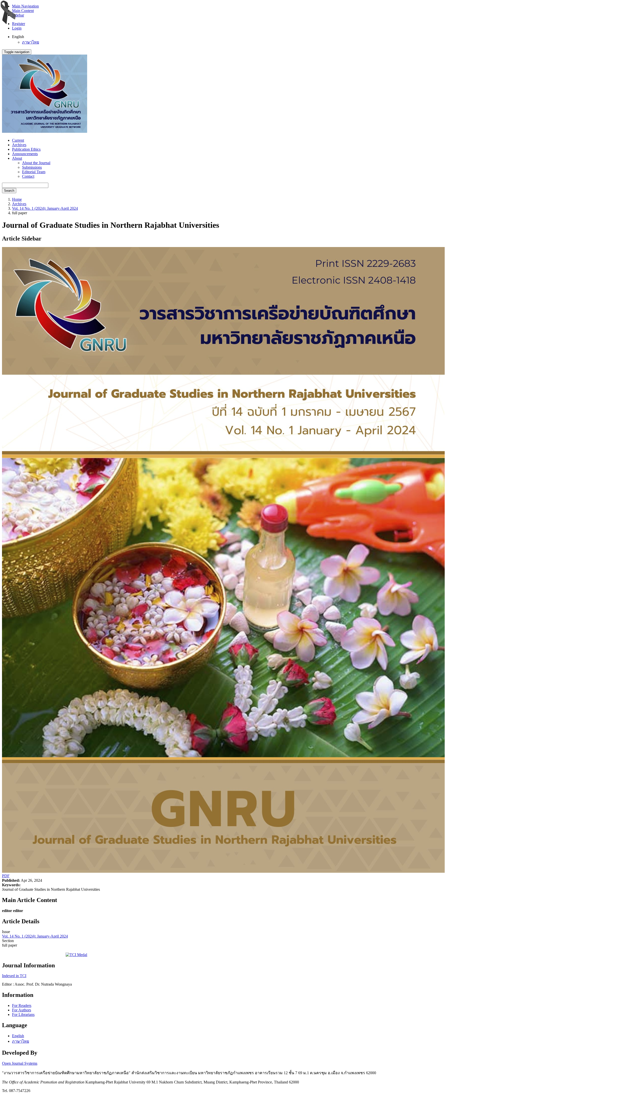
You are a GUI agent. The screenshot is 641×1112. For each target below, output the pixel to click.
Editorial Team (33, 172)
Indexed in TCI (14, 976)
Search (9, 190)
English (18, 1036)
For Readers (21, 1005)
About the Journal (36, 163)
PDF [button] (6, 876)
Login (17, 28)
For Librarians (23, 1014)
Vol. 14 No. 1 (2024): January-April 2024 (45, 208)
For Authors (21, 1010)
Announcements (25, 154)
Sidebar (18, 15)
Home (17, 199)
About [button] (17, 158)
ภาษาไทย (30, 42)
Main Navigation (25, 6)
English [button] (18, 37)
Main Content (23, 11)
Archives (19, 145)
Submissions (32, 167)
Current (18, 140)
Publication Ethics (26, 149)
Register (18, 24)
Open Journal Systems (19, 1063)
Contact (28, 176)
